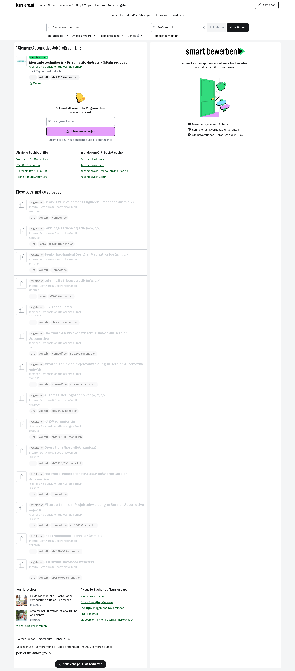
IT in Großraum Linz (28, 165)
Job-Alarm (161, 15)
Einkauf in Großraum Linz (31, 171)
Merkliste (178, 15)
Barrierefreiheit (45, 646)
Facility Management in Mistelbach (102, 608)
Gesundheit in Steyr (93, 596)
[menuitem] (60, 36)
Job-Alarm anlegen (82, 131)
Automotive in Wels (93, 159)
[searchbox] (80, 121)
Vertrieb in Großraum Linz (32, 159)
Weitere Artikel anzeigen (31, 626)
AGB (70, 639)
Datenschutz (24, 646)
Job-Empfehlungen (139, 15)
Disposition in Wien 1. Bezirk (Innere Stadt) (107, 619)
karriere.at (118, 589)
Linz (33, 77)
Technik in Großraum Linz (32, 176)
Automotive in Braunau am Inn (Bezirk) (104, 171)
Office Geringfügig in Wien (97, 602)
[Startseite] (27, 5)
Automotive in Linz (92, 165)
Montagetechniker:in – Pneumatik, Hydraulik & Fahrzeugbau (78, 62)
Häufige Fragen (25, 639)
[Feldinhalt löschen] (147, 27)
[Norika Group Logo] (33, 654)
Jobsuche (117, 15)
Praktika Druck (90, 613)
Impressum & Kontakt (52, 639)
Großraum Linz (70, 48)
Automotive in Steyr (93, 176)
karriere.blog (26, 589)
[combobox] (98, 27)
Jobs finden (238, 27)
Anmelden (269, 5)
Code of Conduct (68, 646)
